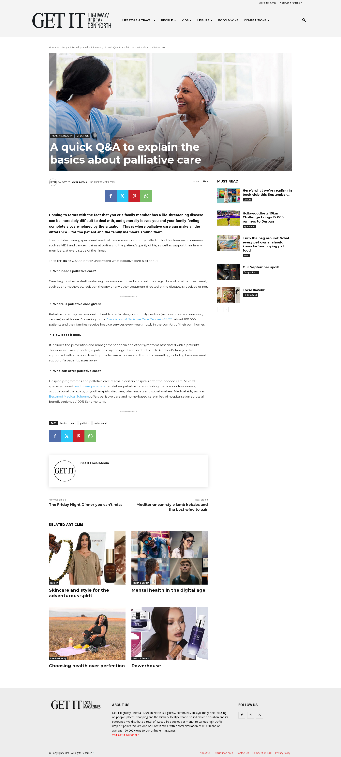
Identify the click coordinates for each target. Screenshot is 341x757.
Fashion (54, 582)
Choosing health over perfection (87, 665)
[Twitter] (122, 196)
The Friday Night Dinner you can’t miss (85, 504)
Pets (246, 255)
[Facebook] (111, 196)
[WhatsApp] (146, 196)
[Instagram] (250, 715)
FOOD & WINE (228, 20)
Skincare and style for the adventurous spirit (79, 593)
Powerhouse (146, 665)
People (167, 20)
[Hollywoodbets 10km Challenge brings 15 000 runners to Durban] (228, 218)
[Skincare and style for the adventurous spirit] (87, 557)
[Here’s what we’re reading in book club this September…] (228, 195)
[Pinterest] (134, 196)
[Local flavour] (228, 295)
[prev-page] (219, 309)
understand (100, 423)
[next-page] (226, 309)
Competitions (255, 20)
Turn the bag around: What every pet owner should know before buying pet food (266, 244)
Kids (185, 20)
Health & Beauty (92, 47)
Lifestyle (83, 135)
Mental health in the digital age (168, 590)
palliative (85, 423)
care (73, 423)
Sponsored (249, 226)
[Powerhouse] (169, 633)
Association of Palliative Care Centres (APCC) (139, 319)
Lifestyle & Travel (137, 20)
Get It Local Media (74, 182)
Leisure (203, 20)
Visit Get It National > (291, 2)
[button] (304, 20)
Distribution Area (267, 2)
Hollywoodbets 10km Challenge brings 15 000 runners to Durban (263, 217)
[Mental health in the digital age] (169, 557)
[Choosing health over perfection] (87, 633)
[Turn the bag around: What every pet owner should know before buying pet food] (228, 243)
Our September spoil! (261, 267)
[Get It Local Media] (53, 182)
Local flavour (254, 290)
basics (63, 423)
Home (52, 47)
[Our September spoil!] (228, 272)
